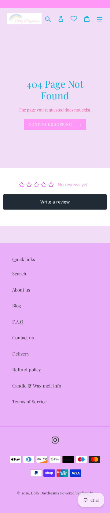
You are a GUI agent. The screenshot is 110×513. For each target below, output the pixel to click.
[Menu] (99, 18)
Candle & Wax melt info (36, 386)
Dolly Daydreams (45, 492)
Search (19, 274)
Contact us (23, 337)
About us (21, 290)
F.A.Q (17, 322)
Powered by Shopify (76, 492)
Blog (16, 305)
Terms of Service (29, 401)
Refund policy (26, 369)
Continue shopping (50, 124)
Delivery (21, 354)
